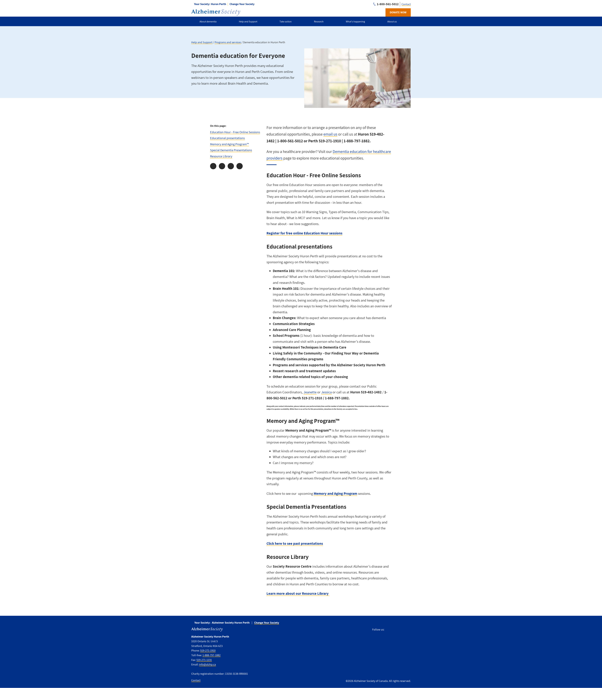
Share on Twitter (222, 166)
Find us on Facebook (388, 629)
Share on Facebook (213, 166)
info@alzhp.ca (207, 664)
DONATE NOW (398, 12)
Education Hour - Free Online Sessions (235, 132)
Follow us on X (394, 629)
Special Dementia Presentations (231, 150)
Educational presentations (227, 138)
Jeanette (310, 392)
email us (330, 134)
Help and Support (201, 42)
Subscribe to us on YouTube (408, 629)
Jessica (326, 392)
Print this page (239, 166)
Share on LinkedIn (231, 166)
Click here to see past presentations (295, 543)
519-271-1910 (208, 650)
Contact (406, 4)
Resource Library (221, 156)
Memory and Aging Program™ (229, 144)
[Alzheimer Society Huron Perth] (215, 12)
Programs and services (228, 42)
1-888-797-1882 (212, 655)
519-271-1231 (204, 660)
